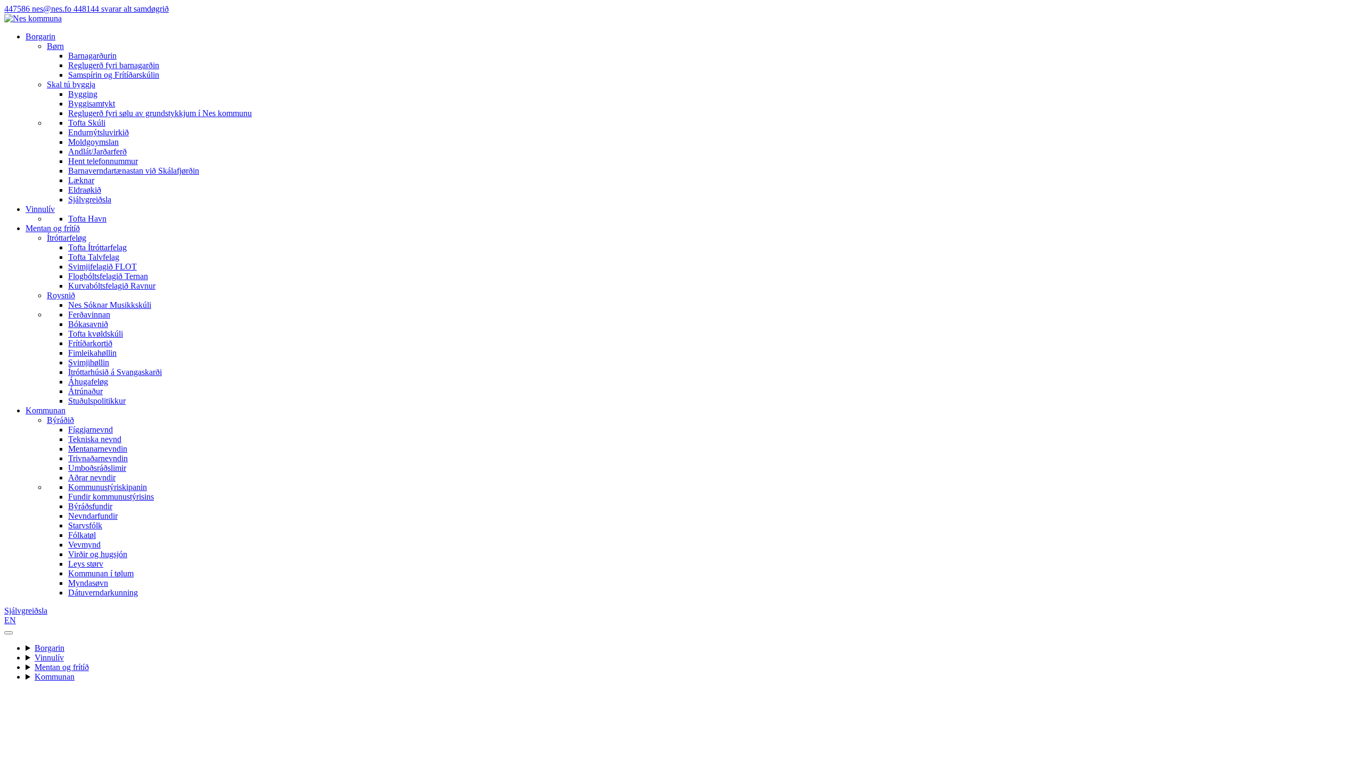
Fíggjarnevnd (90, 429)
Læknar (81, 180)
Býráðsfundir (90, 506)
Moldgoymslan (93, 141)
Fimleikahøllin (92, 352)
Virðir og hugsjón (97, 554)
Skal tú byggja (71, 84)
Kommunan (45, 410)
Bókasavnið (88, 324)
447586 (18, 8)
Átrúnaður (85, 391)
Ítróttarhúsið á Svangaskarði (115, 372)
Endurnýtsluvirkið (98, 132)
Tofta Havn (87, 218)
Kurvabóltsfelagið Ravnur (111, 285)
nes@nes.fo (52, 8)
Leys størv (85, 563)
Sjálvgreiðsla (89, 199)
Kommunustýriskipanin (107, 487)
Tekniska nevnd (94, 439)
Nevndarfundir (93, 515)
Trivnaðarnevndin (98, 458)
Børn (55, 46)
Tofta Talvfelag (93, 257)
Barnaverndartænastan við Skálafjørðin (133, 170)
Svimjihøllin (88, 362)
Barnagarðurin (92, 55)
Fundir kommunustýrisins (111, 496)
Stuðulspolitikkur (97, 400)
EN (10, 620)
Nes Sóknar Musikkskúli (109, 304)
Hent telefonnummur (103, 161)
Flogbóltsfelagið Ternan (108, 276)
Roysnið (61, 295)
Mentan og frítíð (53, 228)
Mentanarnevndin (97, 448)
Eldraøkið (84, 189)
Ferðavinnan (89, 314)
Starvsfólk (85, 525)
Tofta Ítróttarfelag (97, 247)
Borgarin (40, 36)
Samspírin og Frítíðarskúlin (113, 74)
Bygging (82, 94)
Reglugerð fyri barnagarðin (113, 65)
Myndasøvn (88, 583)
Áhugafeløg (88, 381)
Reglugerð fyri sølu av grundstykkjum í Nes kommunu (160, 113)
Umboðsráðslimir (97, 467)
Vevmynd (84, 544)
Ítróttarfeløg (66, 237)
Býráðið (60, 420)
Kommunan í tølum (101, 573)
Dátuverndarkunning (103, 592)
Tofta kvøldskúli (95, 333)
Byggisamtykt (91, 103)
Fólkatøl (82, 535)
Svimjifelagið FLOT (102, 266)
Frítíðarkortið (90, 343)
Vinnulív (40, 209)
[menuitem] (703, 61)
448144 (121, 8)
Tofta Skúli (86, 122)
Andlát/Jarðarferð (97, 151)
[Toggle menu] (8, 632)
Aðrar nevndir (92, 477)
